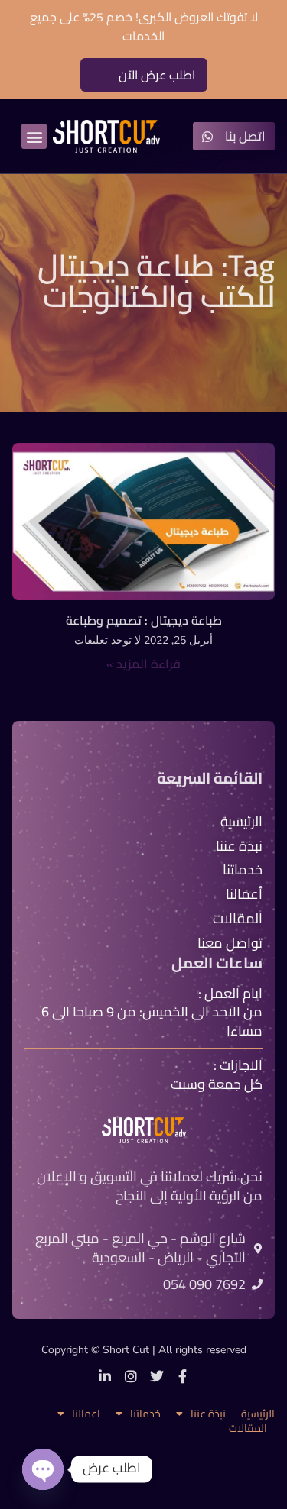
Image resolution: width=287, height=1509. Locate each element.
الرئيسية (258, 1414)
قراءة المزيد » (143, 663)
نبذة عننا (208, 1414)
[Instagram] (131, 1376)
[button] (34, 136)
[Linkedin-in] (105, 1376)
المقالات (248, 1428)
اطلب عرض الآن (157, 74)
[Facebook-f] (183, 1376)
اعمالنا (86, 1414)
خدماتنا (145, 1414)
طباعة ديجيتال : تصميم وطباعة (144, 620)
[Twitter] (157, 1376)
